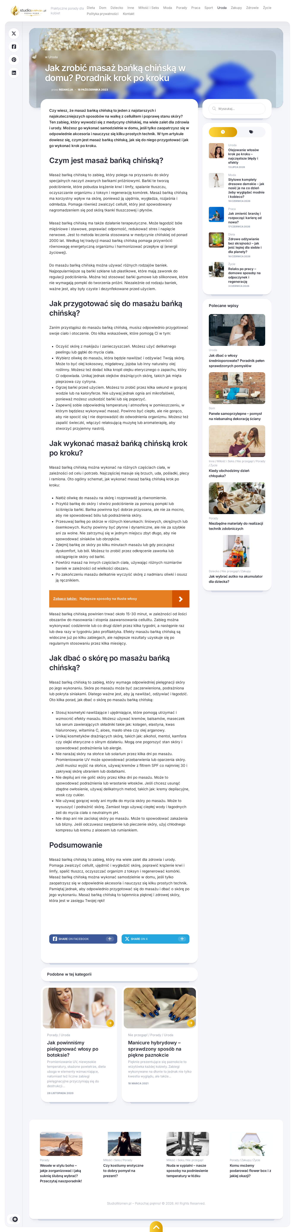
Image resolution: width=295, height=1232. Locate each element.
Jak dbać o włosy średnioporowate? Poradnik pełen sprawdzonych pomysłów (237, 360)
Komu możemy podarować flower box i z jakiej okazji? (250, 1170)
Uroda (222, 8)
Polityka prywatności (103, 14)
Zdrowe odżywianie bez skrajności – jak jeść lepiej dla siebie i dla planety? (245, 245)
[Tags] (251, 132)
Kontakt (128, 14)
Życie (267, 8)
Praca (195, 8)
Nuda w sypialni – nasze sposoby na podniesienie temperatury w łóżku (187, 1170)
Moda (167, 8)
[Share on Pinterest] (13, 59)
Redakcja (62, 89)
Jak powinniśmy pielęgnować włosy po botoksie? (72, 1049)
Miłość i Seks (148, 8)
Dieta (91, 8)
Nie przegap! (138, 1035)
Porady (181, 8)
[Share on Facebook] (13, 46)
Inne (130, 8)
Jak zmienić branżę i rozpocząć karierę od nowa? (245, 217)
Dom (102, 8)
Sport (209, 8)
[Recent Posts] (223, 132)
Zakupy (236, 8)
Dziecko (117, 8)
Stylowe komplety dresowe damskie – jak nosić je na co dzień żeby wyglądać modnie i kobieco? (246, 187)
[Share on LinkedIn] (13, 72)
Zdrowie (252, 8)
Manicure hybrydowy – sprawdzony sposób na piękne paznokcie (154, 1049)
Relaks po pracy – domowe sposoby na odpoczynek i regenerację (244, 275)
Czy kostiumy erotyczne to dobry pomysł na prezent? (123, 1170)
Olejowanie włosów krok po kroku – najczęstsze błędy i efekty (243, 156)
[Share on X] (13, 33)
